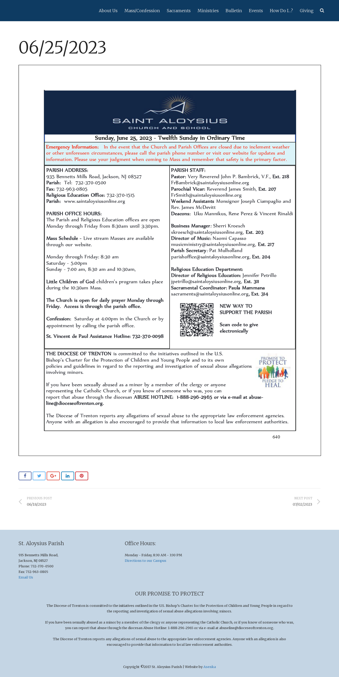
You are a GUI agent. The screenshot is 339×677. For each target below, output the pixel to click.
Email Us (26, 577)
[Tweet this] (39, 476)
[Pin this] (81, 476)
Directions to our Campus (145, 561)
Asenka (209, 667)
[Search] (322, 10)
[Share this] (25, 476)
